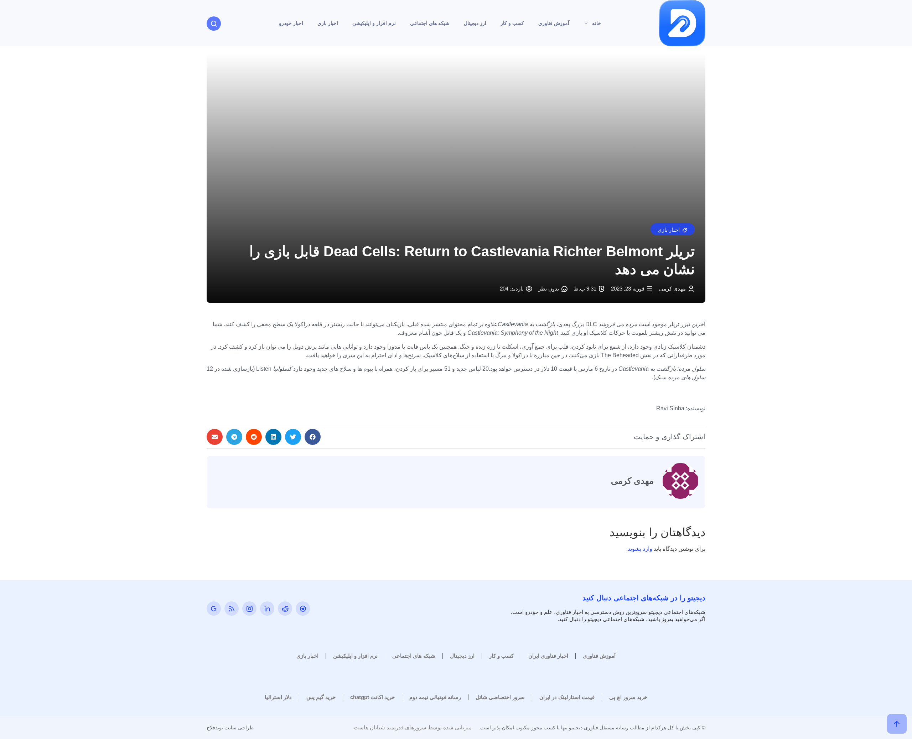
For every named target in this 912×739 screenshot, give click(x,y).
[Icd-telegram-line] (303, 608)
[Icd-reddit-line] (285, 608)
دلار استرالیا (278, 697)
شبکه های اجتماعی (430, 23)
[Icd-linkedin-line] (267, 608)
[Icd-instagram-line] (249, 608)
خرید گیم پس (321, 697)
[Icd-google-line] (214, 608)
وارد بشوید (640, 549)
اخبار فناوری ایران (548, 656)
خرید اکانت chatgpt (372, 697)
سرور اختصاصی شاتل (500, 697)
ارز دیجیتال (475, 23)
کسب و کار (512, 23)
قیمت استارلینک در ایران (567, 697)
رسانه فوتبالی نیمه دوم (435, 697)
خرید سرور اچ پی (628, 697)
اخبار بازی (327, 23)
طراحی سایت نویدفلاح (230, 727)
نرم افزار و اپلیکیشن (374, 23)
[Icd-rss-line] (231, 608)
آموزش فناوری (553, 23)
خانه (596, 23)
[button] (673, 229)
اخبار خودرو (291, 23)
